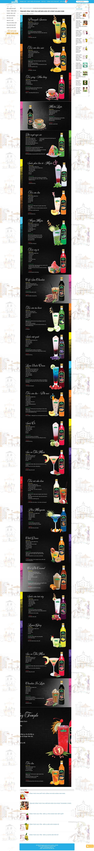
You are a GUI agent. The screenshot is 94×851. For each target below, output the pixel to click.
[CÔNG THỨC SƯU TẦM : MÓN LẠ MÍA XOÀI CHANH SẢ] (24, 826)
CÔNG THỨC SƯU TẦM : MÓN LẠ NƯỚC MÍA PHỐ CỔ (43, 834)
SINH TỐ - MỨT (10, 20)
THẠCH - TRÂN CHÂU (11, 10)
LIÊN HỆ (62, 1)
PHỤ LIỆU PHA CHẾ (11, 25)
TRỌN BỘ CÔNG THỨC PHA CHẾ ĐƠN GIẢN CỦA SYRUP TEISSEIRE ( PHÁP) (50, 803)
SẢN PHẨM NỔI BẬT (11, 8)
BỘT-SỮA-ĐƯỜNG (11, 15)
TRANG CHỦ (23, 1)
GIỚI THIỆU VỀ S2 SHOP (33, 1)
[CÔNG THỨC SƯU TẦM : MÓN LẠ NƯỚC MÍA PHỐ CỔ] (24, 837)
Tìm (88, 2)
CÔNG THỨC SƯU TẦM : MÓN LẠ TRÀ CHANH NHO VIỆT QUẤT (46, 813)
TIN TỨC (43, 1)
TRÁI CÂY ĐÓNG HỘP (12, 22)
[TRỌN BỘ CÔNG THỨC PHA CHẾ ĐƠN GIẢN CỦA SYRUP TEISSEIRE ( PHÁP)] (24, 806)
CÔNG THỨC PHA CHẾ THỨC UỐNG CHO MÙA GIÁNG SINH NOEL (47, 793)
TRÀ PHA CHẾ (10, 18)
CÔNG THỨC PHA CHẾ (53, 1)
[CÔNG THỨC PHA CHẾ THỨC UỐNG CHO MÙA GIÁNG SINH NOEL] (24, 795)
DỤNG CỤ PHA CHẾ (11, 27)
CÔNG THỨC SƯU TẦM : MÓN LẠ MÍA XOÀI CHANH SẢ (44, 824)
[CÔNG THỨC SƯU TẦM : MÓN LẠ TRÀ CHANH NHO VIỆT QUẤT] (24, 816)
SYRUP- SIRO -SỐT (11, 13)
